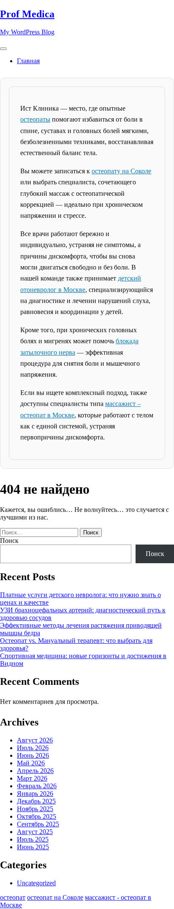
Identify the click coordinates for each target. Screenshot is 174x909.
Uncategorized (36, 883)
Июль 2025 (33, 839)
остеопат (12, 897)
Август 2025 (35, 831)
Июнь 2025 (33, 847)
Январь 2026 (35, 793)
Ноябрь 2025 (35, 808)
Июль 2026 (33, 747)
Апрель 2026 (35, 770)
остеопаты (35, 119)
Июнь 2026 (33, 755)
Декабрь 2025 (36, 801)
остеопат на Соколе (55, 897)
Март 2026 (32, 778)
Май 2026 (31, 763)
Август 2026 (35, 740)
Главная (28, 60)
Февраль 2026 (37, 785)
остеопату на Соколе (121, 171)
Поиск (9, 540)
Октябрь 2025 (36, 816)
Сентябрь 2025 (38, 824)
